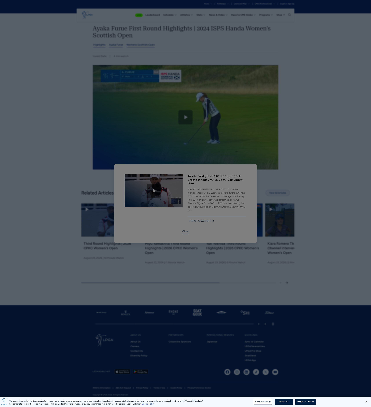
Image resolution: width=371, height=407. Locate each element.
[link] (202, 221)
